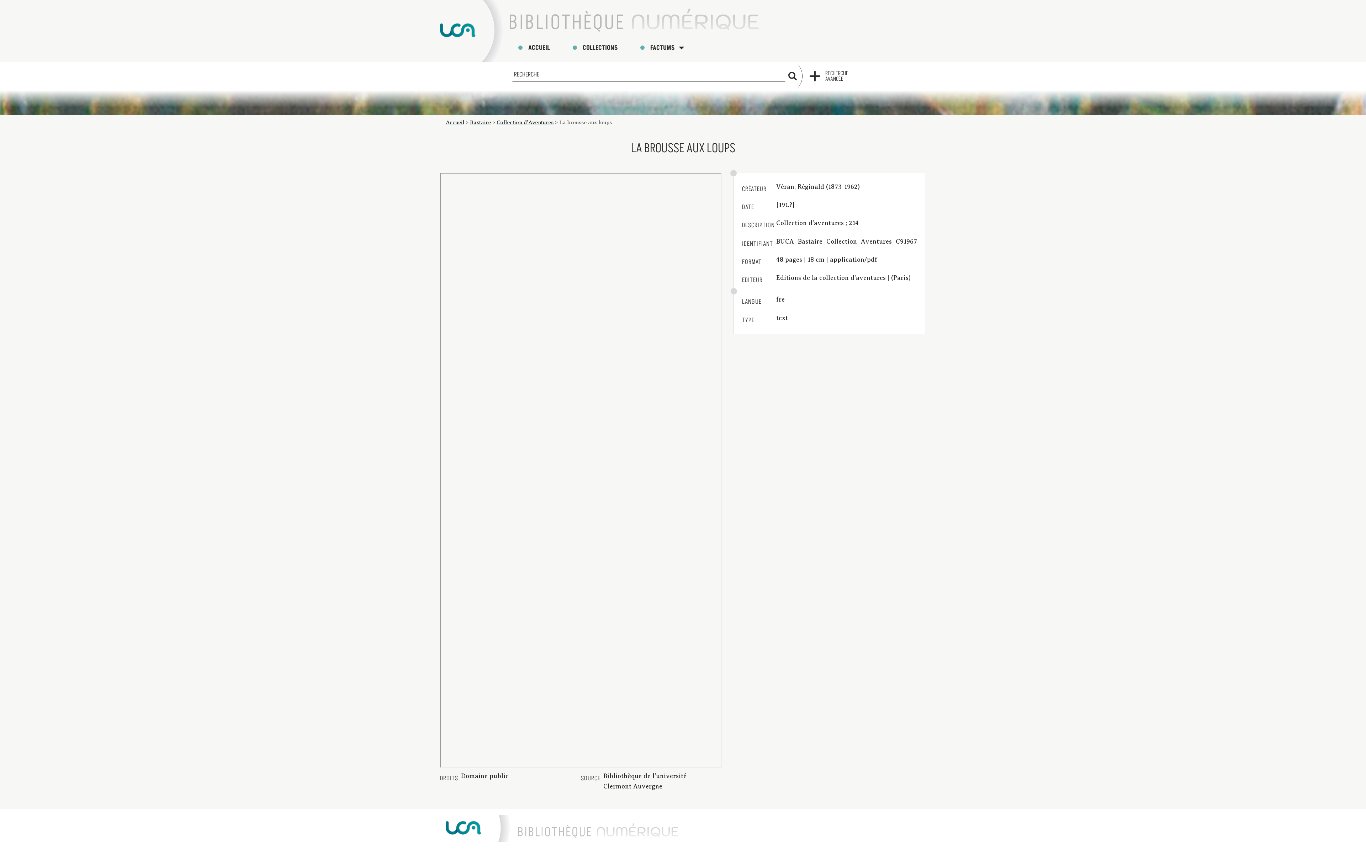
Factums (662, 47)
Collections (600, 47)
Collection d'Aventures (525, 122)
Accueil (539, 47)
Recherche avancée (836, 76)
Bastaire (480, 122)
